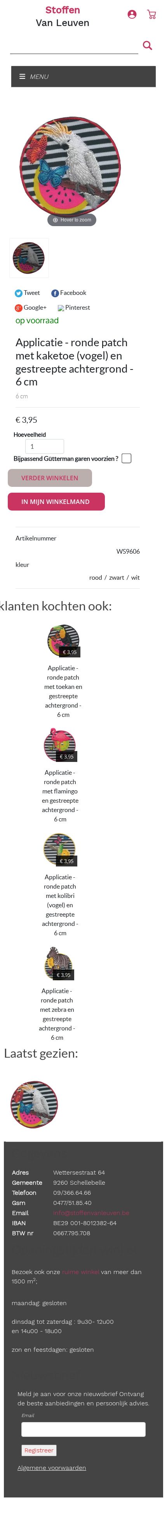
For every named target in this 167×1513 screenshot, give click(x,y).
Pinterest (77, 307)
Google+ (35, 307)
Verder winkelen (49, 478)
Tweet (31, 292)
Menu (38, 76)
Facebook (72, 292)
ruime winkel (80, 1272)
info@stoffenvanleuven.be (91, 1213)
